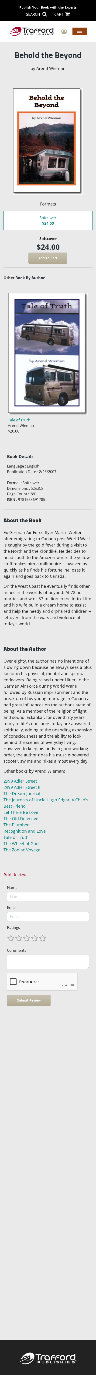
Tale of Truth (15, 837)
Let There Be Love (20, 812)
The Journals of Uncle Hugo (30, 800)
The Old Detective (20, 818)
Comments (16, 950)
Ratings (13, 927)
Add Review (15, 874)
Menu (79, 31)
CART (59, 14)
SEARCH (33, 14)
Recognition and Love (24, 831)
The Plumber (16, 825)
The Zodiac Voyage (21, 850)
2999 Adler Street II (21, 787)
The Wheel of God (21, 843)
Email (12, 907)
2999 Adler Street (20, 781)
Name (12, 887)
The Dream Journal (21, 793)
